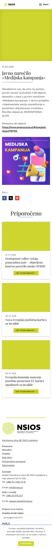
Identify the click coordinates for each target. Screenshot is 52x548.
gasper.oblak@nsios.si (20, 501)
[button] (40, 4)
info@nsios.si (16, 487)
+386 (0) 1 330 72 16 (16, 482)
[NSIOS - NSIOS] (9, 5)
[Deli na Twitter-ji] (11, 198)
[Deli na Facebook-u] (4, 198)
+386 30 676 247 (14, 495)
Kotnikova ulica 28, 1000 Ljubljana (20, 440)
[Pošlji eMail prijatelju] (17, 198)
